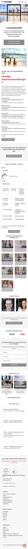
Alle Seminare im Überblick (9, 494)
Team (4, 518)
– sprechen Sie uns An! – (14, 323)
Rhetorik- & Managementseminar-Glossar (13, 535)
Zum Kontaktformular (14, 156)
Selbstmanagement (7, 500)
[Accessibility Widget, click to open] (24, 545)
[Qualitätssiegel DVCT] (14, 471)
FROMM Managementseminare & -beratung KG (15, 544)
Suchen (4, 537)
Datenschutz (6, 530)
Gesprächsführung (7, 497)
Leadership (5, 511)
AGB (4, 532)
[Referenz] (14, 334)
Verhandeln (5, 503)
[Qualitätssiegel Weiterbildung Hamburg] (6, 471)
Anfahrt (4, 527)
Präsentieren (6, 498)
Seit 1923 (5, 516)
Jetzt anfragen (14, 231)
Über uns (5, 514)
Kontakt (4, 519)
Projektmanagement (7, 502)
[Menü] (25, 1)
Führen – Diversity (19, 216)
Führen (4, 495)
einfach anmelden (8, 139)
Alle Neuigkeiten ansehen (14, 397)
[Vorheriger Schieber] (4, 23)
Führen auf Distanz (19, 219)
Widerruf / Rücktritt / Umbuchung (10, 533)
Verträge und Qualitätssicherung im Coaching (20, 211)
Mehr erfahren (10, 386)
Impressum (5, 529)
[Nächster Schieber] (24, 23)
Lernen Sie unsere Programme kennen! (14, 42)
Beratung (5, 513)
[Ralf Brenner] (8, 304)
